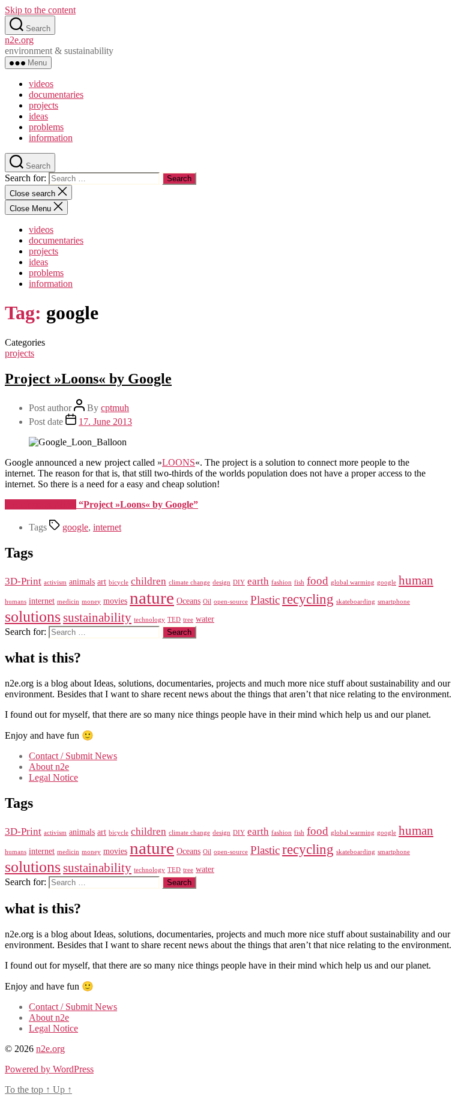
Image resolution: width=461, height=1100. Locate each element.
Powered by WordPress (49, 1069)
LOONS (178, 462)
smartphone (394, 601)
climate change (189, 582)
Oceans (188, 601)
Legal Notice (53, 777)
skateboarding (355, 601)
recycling (308, 599)
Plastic (265, 600)
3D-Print (23, 581)
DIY (239, 582)
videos (41, 84)
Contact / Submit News (73, 756)
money (91, 601)
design (221, 582)
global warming (353, 582)
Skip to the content (40, 10)
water (205, 619)
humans (15, 601)
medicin (68, 601)
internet (107, 527)
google (75, 527)
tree (188, 619)
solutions (33, 616)
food (317, 580)
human (416, 580)
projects (43, 105)
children (148, 581)
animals (82, 581)
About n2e (49, 767)
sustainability (97, 617)
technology (149, 619)
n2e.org (19, 40)
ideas (38, 116)
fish (299, 582)
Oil (207, 601)
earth (258, 581)
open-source (231, 601)
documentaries (56, 94)
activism (55, 582)
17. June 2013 (105, 421)
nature (152, 597)
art (101, 581)
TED (174, 619)
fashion (281, 582)
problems (46, 127)
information (51, 138)
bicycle (118, 582)
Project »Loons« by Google (88, 378)
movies (115, 601)
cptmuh (115, 408)
